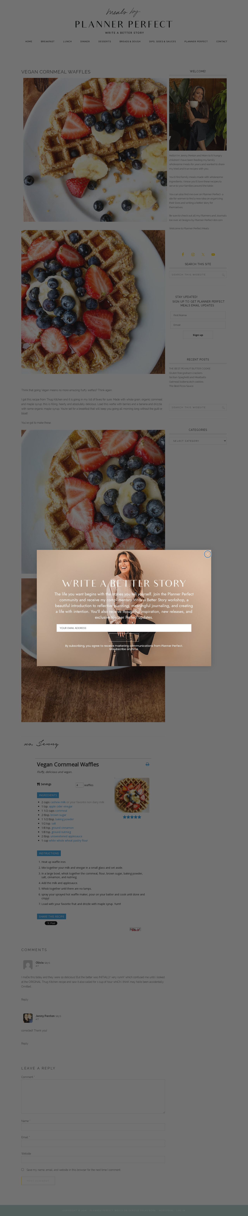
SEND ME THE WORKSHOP (124, 638)
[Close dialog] (207, 554)
